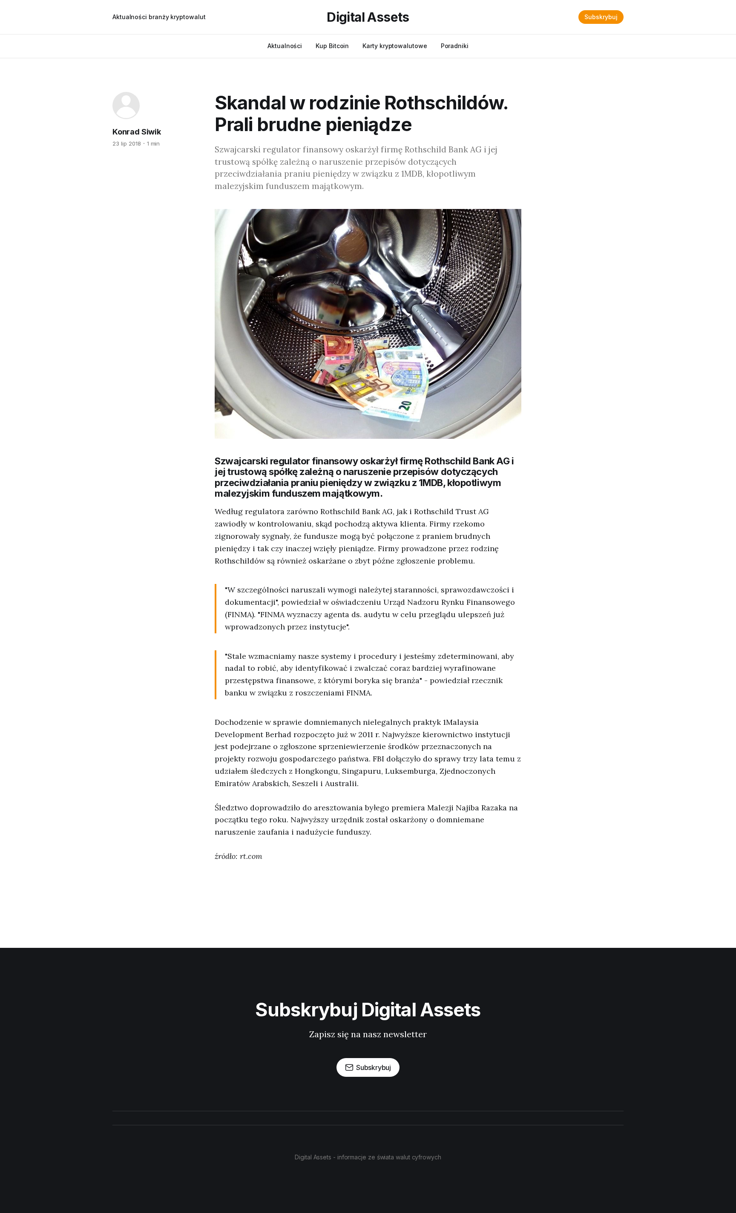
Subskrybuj (601, 16)
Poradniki (455, 45)
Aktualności (284, 45)
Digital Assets (368, 17)
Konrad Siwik (136, 131)
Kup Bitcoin (332, 45)
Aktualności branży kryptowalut (158, 16)
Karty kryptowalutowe (394, 45)
